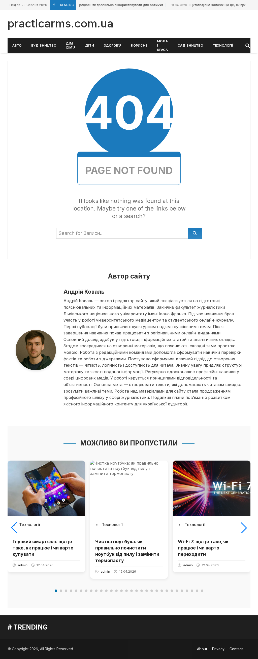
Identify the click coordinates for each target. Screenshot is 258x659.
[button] (14, 527)
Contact (236, 649)
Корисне (139, 45)
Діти (89, 45)
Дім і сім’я (71, 46)
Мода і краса (162, 45)
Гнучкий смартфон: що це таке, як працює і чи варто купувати (43, 548)
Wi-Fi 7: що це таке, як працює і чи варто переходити (203, 548)
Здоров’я (112, 45)
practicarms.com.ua (60, 23)
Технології (223, 45)
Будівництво (43, 45)
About (202, 649)
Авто (16, 45)
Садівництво (190, 45)
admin (22, 565)
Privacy (218, 649)
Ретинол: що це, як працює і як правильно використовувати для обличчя (91, 5)
